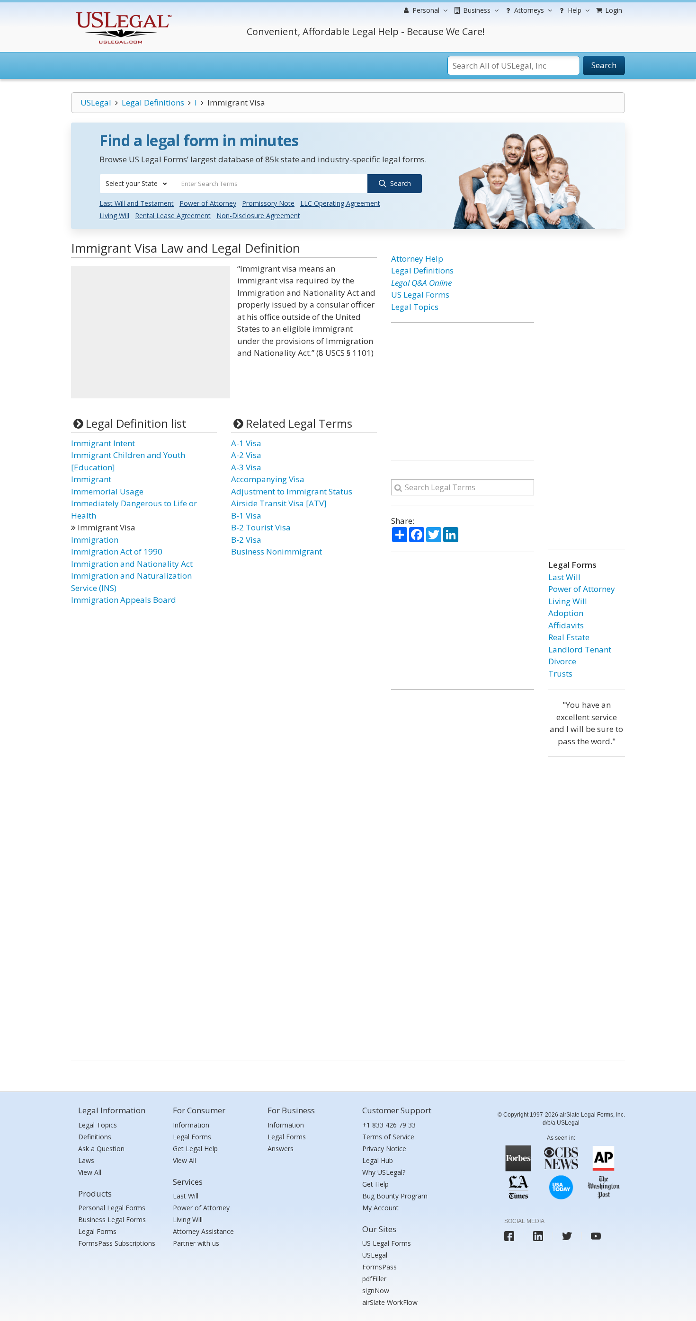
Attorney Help (417, 258)
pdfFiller (374, 1278)
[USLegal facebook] (509, 1236)
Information (191, 1124)
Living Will (114, 215)
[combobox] (137, 183)
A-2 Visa (246, 454)
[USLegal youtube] (596, 1236)
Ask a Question (101, 1148)
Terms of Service (388, 1136)
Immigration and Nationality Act (132, 563)
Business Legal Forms (112, 1219)
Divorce (562, 661)
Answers (281, 1148)
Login (612, 10)
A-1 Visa (246, 443)
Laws (86, 1160)
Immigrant (91, 479)
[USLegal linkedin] (538, 1236)
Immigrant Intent (103, 443)
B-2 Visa (246, 539)
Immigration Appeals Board (123, 599)
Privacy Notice (384, 1148)
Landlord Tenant (579, 649)
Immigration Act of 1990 (116, 551)
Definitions (94, 1136)
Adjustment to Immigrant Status (291, 491)
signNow (375, 1290)
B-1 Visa (246, 515)
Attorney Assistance (203, 1231)
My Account (380, 1207)
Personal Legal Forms (111, 1207)
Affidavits (566, 625)
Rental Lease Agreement (173, 215)
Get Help (375, 1184)
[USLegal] (122, 13)
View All (89, 1172)
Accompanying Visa (267, 479)
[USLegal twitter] (567, 1236)
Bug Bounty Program (395, 1195)
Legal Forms (97, 1231)
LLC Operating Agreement (340, 203)
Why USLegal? (383, 1172)
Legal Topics (414, 306)
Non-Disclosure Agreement (258, 215)
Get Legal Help (195, 1148)
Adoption (565, 613)
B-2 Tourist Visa (261, 527)
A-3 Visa (246, 467)
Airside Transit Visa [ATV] (279, 503)
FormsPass (379, 1266)
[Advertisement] (150, 332)
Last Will (564, 577)
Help (573, 10)
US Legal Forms (420, 294)
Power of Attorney (207, 203)
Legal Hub (377, 1160)
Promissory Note (268, 203)
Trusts (560, 673)
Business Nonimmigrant (276, 551)
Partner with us (196, 1243)
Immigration (94, 539)
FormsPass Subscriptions (116, 1243)
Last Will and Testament (136, 203)
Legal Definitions (153, 102)
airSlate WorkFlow (390, 1302)
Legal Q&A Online (421, 282)
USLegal (95, 102)
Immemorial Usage (107, 491)
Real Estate (568, 637)
